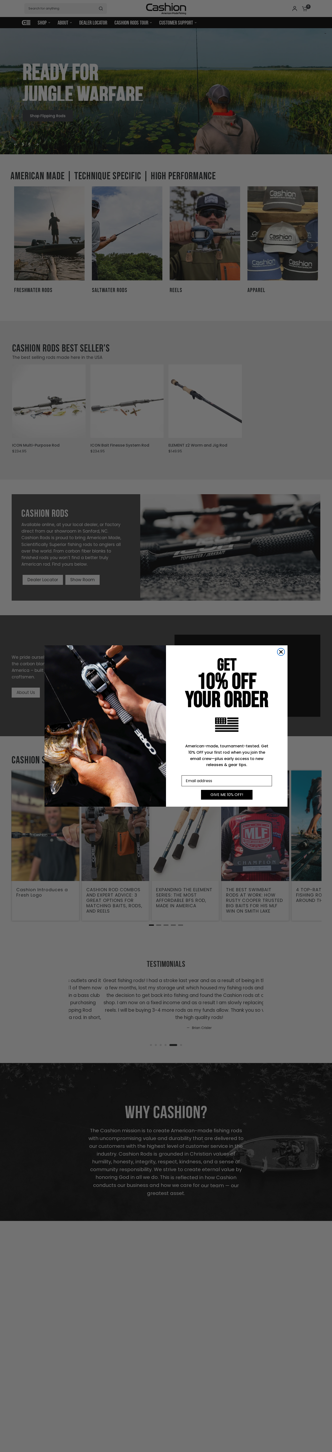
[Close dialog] (281, 652)
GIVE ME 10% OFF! (226, 794)
